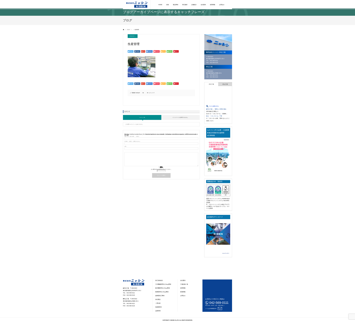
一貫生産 (157, 303)
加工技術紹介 (159, 280)
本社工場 (211, 84)
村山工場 (225, 84)
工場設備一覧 (184, 284)
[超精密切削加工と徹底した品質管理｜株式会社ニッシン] (137, 4)
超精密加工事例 (159, 295)
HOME (160, 4)
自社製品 (157, 299)
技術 (167, 4)
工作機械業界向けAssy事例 (163, 284)
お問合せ (221, 4)
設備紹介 (194, 4)
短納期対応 (158, 307)
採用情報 (212, 4)
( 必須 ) (131, 136)
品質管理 (157, 311)
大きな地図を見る (214, 106)
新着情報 (182, 292)
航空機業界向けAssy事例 (162, 288)
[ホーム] (123, 29)
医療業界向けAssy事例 (161, 292)
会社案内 (203, 4)
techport (138, 92)
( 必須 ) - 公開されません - (132, 141)
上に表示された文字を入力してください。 (161, 169)
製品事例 (175, 4)
